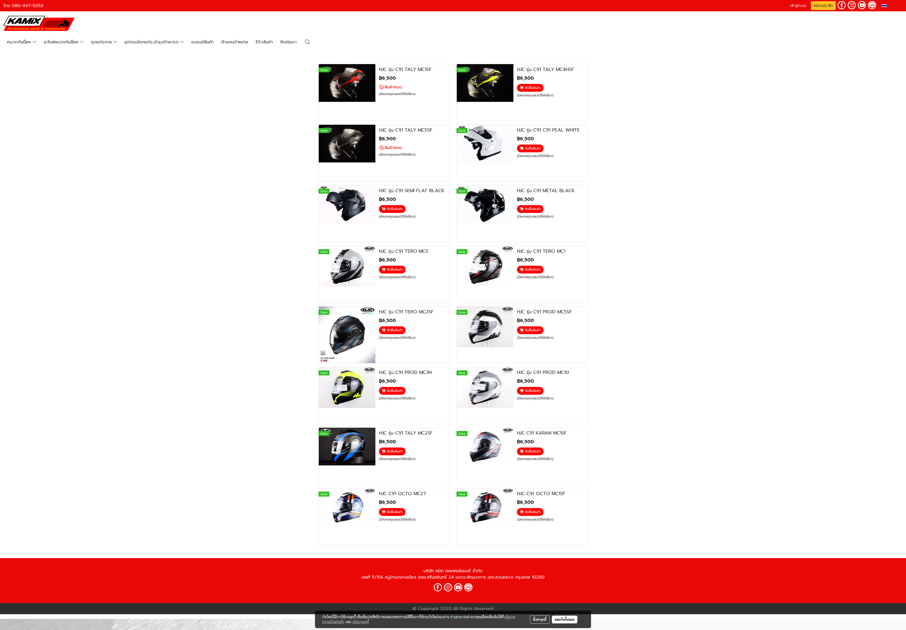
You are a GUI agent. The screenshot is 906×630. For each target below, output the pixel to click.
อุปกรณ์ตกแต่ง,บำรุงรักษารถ (152, 42)
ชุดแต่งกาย (102, 42)
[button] (307, 41)
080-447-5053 (27, 5)
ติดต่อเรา (288, 42)
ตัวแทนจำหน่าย (234, 42)
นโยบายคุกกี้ (360, 622)
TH (891, 5)
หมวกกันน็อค (20, 42)
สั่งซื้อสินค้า (532, 87)
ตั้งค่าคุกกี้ (539, 619)
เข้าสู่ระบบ (798, 6)
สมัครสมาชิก (823, 6)
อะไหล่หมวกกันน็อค (62, 42)
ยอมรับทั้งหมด (565, 619)
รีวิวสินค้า (264, 42)
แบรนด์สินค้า (202, 42)
